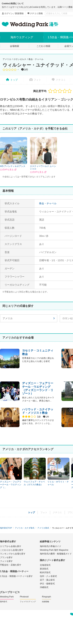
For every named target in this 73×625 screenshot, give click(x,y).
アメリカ (7, 59)
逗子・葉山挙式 (47, 580)
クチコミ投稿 (36, 13)
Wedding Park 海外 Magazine (54, 550)
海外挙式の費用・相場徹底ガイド (56, 553)
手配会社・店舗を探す (10, 565)
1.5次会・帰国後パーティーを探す (16, 576)
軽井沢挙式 (45, 572)
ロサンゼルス (19, 59)
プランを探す (6, 557)
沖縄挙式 (44, 587)
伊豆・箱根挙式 (47, 583)
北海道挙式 (45, 565)
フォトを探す (6, 561)
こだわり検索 (43, 46)
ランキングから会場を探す (13, 553)
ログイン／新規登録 (14, 13)
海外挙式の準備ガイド (50, 546)
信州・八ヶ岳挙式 (48, 576)
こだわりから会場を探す (11, 550)
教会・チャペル (36, 59)
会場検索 (14, 46)
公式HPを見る (7, 169)
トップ (14, 79)
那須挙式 (44, 569)
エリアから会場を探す (10, 546)
